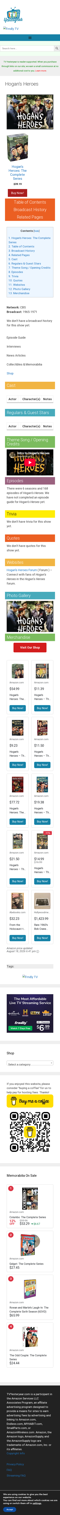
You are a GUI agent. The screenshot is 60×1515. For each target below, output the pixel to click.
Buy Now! (17, 193)
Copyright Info (16, 1453)
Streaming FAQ (16, 1475)
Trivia (13, 276)
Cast (13, 259)
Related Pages (19, 255)
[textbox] (30, 1064)
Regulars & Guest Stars (24, 263)
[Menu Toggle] (30, 37)
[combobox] (30, 1063)
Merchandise (18, 293)
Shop (10, 373)
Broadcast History (21, 250)
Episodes (15, 272)
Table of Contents (21, 246)
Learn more (40, 70)
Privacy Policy (15, 1464)
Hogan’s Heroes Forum (22, 570)
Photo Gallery (19, 289)
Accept (9, 1509)
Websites (16, 284)
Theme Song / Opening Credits (29, 267)
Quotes (15, 280)
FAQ (9, 1470)
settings (37, 1503)
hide (36, 231)
